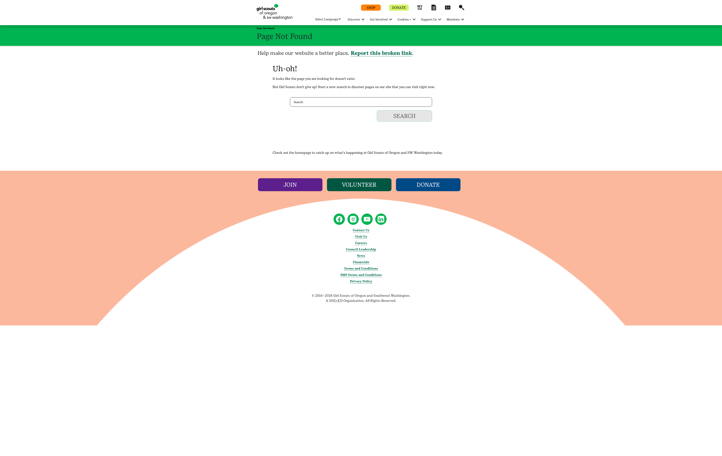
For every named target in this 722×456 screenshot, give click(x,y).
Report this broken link (381, 53)
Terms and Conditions (361, 268)
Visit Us (361, 236)
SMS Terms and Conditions (361, 275)
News (361, 255)
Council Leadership (361, 249)
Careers (361, 243)
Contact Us (361, 230)
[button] (420, 9)
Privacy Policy (361, 281)
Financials (361, 262)
